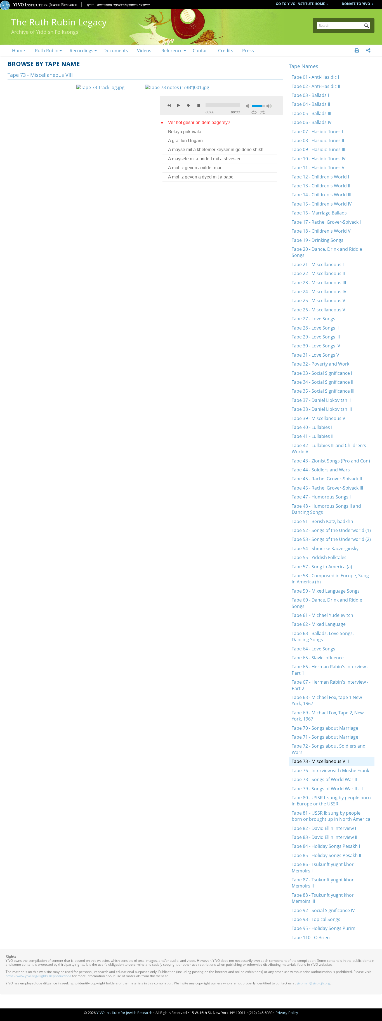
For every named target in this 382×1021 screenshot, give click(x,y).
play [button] (178, 105)
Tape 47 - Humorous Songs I (321, 497)
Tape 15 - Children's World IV (322, 204)
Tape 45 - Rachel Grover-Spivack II (327, 479)
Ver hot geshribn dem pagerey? (199, 122)
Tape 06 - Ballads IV (312, 122)
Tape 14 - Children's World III (321, 195)
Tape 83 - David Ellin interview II (324, 837)
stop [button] (199, 105)
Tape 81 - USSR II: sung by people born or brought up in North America (331, 816)
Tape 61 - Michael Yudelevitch (322, 615)
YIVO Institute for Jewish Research (124, 1012)
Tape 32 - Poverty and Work (320, 364)
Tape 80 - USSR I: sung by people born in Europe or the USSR (331, 801)
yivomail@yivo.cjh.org (313, 983)
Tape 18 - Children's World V (321, 231)
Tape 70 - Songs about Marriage (325, 728)
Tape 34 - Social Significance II (322, 382)
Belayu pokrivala (184, 131)
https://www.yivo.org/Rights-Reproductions (38, 976)
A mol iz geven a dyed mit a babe (201, 177)
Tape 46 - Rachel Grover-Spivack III (327, 488)
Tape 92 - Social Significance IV (323, 910)
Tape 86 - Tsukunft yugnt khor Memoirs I (323, 867)
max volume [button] (269, 106)
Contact (201, 50)
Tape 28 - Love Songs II (315, 328)
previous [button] (169, 105)
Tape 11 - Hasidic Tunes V (318, 167)
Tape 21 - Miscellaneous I (318, 264)
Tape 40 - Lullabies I (312, 427)
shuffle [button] (262, 112)
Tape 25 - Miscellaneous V (318, 300)
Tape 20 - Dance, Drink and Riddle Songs (327, 252)
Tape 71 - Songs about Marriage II (327, 737)
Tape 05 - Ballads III (311, 113)
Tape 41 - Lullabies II (312, 436)
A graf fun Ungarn (185, 140)
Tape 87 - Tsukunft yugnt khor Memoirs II (323, 883)
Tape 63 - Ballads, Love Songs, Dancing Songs (323, 636)
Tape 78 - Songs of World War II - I (327, 779)
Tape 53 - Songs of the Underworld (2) (331, 539)
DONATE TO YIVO (356, 3)
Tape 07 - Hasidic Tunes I (317, 131)
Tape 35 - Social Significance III (323, 391)
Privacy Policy (286, 1012)
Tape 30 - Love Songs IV (316, 346)
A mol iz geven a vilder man (195, 167)
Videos (144, 50)
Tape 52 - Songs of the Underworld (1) (331, 530)
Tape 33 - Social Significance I (322, 373)
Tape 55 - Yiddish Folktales (319, 557)
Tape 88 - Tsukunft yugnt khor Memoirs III (323, 898)
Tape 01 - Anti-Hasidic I (315, 77)
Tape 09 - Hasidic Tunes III (318, 149)
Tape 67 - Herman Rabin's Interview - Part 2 (330, 685)
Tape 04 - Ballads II (311, 104)
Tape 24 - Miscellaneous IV (319, 291)
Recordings (81, 50)
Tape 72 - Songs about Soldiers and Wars (329, 749)
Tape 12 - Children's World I (320, 177)
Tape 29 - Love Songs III (316, 337)
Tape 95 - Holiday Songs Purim (323, 928)
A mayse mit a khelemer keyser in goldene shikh (215, 149)
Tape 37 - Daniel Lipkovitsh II (321, 400)
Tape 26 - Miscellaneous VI (319, 310)
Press (248, 50)
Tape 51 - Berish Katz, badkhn (322, 521)
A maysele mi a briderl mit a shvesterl (205, 158)
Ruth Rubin (46, 50)
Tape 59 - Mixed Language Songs (326, 591)
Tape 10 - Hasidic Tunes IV (319, 159)
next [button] (188, 105)
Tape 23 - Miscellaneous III (319, 283)
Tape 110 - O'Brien (311, 937)
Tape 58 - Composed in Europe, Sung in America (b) (330, 578)
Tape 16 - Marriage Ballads (319, 213)
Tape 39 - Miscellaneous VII (320, 418)
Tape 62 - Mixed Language (319, 624)
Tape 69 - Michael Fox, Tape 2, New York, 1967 (328, 716)
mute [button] (248, 106)
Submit (367, 26)
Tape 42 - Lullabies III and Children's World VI (329, 448)
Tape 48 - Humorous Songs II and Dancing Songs (326, 509)
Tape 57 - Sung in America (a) (322, 567)
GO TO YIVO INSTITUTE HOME (300, 3)
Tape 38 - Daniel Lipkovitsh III (322, 409)
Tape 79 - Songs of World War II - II (327, 789)
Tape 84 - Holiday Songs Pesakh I (326, 846)
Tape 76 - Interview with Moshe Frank (330, 770)
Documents (115, 50)
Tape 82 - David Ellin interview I (324, 828)
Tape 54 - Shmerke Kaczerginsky (325, 548)
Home (18, 50)
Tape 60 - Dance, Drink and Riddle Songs (327, 603)
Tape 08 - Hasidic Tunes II (318, 140)
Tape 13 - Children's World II (321, 186)
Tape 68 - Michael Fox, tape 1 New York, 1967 (327, 700)
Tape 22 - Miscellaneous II (318, 273)
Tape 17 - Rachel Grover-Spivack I (326, 222)
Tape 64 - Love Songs (313, 649)
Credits (225, 50)
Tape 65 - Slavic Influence (318, 658)
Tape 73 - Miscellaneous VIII (320, 761)
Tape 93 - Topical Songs (316, 919)
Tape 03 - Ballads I (310, 95)
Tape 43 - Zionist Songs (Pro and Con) (331, 461)
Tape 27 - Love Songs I (315, 319)
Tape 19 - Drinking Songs (317, 240)
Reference (172, 50)
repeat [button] (254, 112)
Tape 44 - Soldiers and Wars (321, 470)
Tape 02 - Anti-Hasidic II (316, 86)
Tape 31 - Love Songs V (315, 355)
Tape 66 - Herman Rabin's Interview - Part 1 (330, 670)
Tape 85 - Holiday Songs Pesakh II (326, 855)
